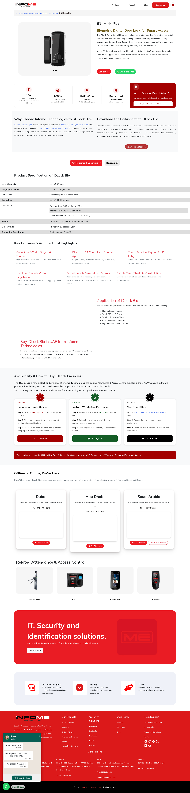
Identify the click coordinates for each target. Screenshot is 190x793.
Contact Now (35, 650)
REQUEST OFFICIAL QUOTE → (153, 104)
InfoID (91, 741)
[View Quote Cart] (173, 5)
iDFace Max (115, 600)
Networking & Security (70, 746)
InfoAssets (93, 736)
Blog (146, 5)
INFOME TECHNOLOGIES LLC (90, 787)
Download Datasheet (136, 146)
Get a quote (104, 71)
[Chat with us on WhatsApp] (6, 786)
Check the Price (126, 71)
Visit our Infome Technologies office (149, 412)
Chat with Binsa (23, 778)
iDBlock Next (34, 600)
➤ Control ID (53, 13)
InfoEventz (93, 726)
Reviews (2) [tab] (112, 162)
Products (116, 5)
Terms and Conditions (153, 732)
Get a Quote (38, 438)
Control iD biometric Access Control (52, 128)
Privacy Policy (150, 727)
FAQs (147, 737)
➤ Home (19, 13)
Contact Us (160, 5)
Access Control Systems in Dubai (75, 125)
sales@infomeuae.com (153, 722)
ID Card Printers (68, 732)
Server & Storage (68, 722)
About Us (132, 5)
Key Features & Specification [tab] (86, 162)
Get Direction (151, 438)
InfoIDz (92, 746)
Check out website (158, 542)
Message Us (96, 438)
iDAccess (155, 600)
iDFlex (74, 600)
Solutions (65, 727)
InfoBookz (93, 731)
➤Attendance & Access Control (35, 13)
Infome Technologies (23, 125)
